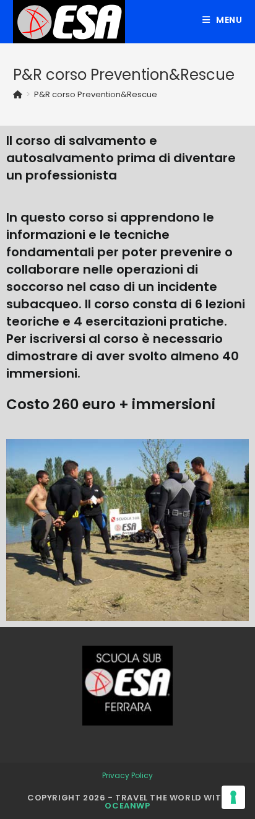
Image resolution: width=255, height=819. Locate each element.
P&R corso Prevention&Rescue (95, 94)
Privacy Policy (127, 775)
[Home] (17, 94)
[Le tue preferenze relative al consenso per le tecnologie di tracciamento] (233, 797)
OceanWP (127, 806)
